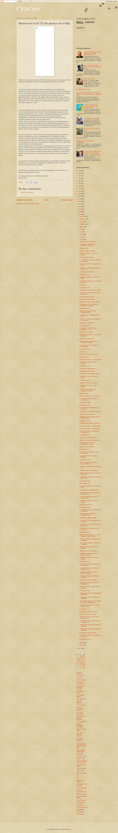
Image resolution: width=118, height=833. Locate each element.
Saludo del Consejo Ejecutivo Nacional (89, 302)
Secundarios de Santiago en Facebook (81, 687)
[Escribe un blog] (32, 182)
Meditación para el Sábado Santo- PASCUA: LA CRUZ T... (88, 342)
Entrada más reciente (24, 200)
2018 (79, 188)
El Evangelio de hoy (89, 78)
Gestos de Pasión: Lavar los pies (88, 354)
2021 (79, 181)
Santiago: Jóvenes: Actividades (87, 241)
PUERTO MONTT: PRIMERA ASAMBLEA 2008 (87, 514)
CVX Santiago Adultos (80, 695)
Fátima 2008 (80, 754)
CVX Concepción (81, 705)
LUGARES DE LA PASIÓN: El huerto (89, 373)
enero (81, 645)
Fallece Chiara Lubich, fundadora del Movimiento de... (89, 431)
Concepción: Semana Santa (86, 414)
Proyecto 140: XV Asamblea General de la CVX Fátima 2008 (81, 745)
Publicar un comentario (27, 192)
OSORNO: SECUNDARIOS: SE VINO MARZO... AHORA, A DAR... (89, 535)
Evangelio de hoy (84, 393)
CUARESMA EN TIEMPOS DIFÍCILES (89, 423)
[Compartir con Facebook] (35, 182)
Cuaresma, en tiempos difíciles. (87, 437)
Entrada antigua (67, 200)
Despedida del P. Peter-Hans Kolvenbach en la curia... (87, 443)
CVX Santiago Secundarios (80, 683)
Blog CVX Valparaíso (79, 701)
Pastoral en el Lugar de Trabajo (82, 784)
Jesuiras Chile (80, 771)
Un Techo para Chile (82, 807)
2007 (79, 648)
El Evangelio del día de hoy (86, 257)
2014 (79, 199)
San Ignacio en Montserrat (86, 323)
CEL (78, 778)
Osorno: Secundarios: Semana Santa (89, 396)
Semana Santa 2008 (84, 402)
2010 (79, 209)
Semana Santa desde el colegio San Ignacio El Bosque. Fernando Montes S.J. (92, 53)
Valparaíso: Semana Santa (86, 446)
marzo (82, 239)
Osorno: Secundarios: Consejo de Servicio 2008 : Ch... (88, 463)
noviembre (83, 219)
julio (81, 229)
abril (81, 237)
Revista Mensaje (81, 800)
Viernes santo (83, 352)
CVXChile (28, 8)
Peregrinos (79, 672)
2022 (79, 178)
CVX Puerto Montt (81, 721)
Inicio (47, 200)
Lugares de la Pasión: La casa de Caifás (90, 359)
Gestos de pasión (84, 357)
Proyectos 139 (80, 758)
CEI (78, 775)
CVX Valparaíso (81, 699)
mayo (81, 234)
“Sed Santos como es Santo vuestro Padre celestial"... (89, 617)
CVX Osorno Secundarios (80, 713)
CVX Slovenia (80, 814)
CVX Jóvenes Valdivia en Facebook (80, 734)
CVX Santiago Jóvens (80, 692)
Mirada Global (80, 802)
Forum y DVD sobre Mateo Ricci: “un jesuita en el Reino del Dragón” (92, 67)
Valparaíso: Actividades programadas (89, 440)
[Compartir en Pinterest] (37, 182)
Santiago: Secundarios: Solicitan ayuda (89, 426)
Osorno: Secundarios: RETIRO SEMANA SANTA (87, 311)
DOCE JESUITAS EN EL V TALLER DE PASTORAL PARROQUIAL (90, 601)
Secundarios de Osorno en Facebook (81, 718)
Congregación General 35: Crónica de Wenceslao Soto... (89, 605)
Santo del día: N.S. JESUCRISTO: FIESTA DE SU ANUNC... (88, 305)
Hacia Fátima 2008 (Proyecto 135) (82, 761)
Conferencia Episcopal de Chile (81, 791)
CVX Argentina (80, 809)
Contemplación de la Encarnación (88, 611)
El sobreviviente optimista (83, 89)
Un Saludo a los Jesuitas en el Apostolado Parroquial (87, 390)
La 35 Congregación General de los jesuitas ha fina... (88, 497)
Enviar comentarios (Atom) (31, 203)
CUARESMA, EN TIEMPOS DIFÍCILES (90, 411)
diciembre (82, 216)
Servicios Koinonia (81, 773)
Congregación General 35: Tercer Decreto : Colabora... (88, 572)
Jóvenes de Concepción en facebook (80, 709)
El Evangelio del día (84, 481)
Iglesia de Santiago (82, 794)
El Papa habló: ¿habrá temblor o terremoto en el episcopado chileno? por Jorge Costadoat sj (92, 153)
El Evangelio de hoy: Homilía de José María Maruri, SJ (89, 621)
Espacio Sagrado (81, 768)
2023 (79, 175)
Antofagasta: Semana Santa (87, 371)
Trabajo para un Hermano (81, 781)
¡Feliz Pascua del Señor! (86, 332)
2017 (79, 191)
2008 (79, 214)
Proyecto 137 (83, 285)
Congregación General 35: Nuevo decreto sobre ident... (88, 554)
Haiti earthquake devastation (91, 118)
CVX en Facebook (81, 680)
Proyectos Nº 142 (81, 756)
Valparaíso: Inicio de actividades (88, 551)
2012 (79, 204)
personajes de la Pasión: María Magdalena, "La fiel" (87, 328)
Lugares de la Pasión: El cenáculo (88, 383)
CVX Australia (80, 812)
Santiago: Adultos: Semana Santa (88, 470)
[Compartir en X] (33, 182)
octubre (82, 221)
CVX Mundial (80, 675)
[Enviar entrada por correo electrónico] (26, 182)
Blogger (69, 829)
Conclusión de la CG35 (85, 504)
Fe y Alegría (80, 805)
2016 (79, 193)
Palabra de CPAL (84, 248)
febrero (82, 642)
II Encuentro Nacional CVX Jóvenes (80, 739)
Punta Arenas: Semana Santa (87, 368)
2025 (79, 170)
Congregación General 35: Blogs (88, 518)
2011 (79, 206)
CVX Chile (79, 677)
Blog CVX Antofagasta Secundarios (80, 725)
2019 (79, 186)
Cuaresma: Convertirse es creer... (88, 614)
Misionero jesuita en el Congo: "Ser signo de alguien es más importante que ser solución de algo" (89, 94)
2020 (79, 183)
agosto (82, 226)
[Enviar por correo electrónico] (30, 182)
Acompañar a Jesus (84, 349)
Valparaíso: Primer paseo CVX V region (90, 290)
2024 (79, 173)
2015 (79, 196)
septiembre (83, 224)
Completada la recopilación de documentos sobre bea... (87, 245)
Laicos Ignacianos (81, 788)
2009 (79, 211)
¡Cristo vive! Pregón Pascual (87, 338)
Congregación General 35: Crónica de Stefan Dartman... (89, 568)
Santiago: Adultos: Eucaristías (87, 251)
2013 (79, 201)
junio (81, 232)
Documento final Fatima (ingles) (81, 750)
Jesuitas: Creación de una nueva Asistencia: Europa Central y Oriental (91, 106)
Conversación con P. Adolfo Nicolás (88, 490)
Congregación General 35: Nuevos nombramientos (88, 583)
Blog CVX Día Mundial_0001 (87, 299)
